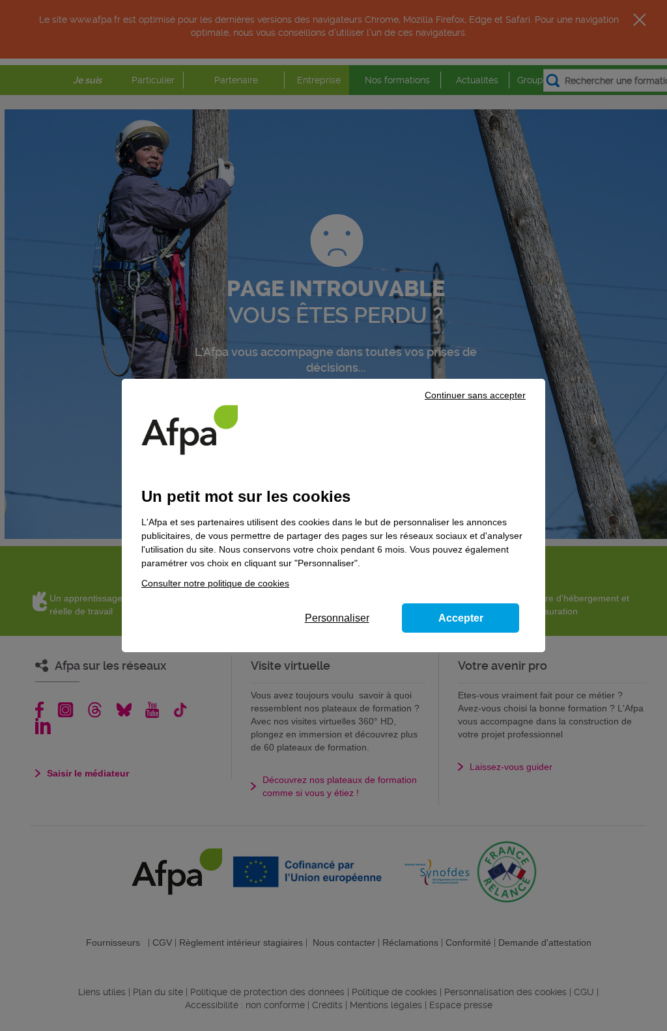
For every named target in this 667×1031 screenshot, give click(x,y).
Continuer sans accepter (475, 395)
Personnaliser (337, 618)
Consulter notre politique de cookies (215, 583)
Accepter (460, 618)
